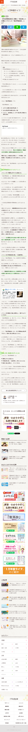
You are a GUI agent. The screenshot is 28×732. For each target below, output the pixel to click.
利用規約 (7, 723)
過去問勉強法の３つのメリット (11, 69)
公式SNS (7, 713)
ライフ (7, 5)
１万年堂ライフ (14, 10)
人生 (3, 16)
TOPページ (7, 703)
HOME (2, 5)
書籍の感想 (7, 709)
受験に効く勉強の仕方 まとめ (11, 79)
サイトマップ (7, 719)
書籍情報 (7, 706)
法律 (7, 16)
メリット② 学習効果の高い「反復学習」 (15, 73)
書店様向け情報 (7, 716)
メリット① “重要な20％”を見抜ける (14, 71)
